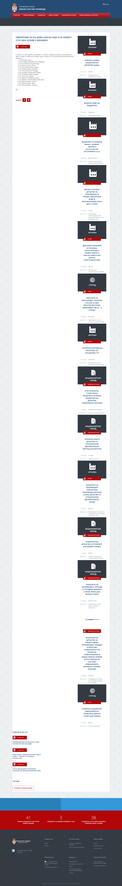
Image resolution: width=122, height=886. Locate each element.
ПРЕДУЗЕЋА (41, 15)
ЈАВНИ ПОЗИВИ (53, 15)
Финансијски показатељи (76, 864)
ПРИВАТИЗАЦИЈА (28, 15)
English (103, 4)
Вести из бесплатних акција (76, 847)
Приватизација (73, 861)
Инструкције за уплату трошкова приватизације (75, 869)
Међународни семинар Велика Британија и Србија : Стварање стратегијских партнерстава (27, 756)
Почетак (17, 15)
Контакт (47, 846)
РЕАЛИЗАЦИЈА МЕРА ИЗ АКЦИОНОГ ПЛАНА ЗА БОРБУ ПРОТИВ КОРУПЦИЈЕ (26, 743)
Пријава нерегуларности (51, 867)
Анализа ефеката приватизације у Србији (51, 863)
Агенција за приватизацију (23, 788)
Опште (71, 866)
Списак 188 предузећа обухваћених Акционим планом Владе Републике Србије (27, 769)
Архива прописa (98, 848)
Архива (71, 873)
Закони (96, 843)
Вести (46, 843)
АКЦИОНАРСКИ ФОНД (69, 15)
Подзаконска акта (98, 846)
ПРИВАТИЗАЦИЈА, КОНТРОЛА (88, 15)
